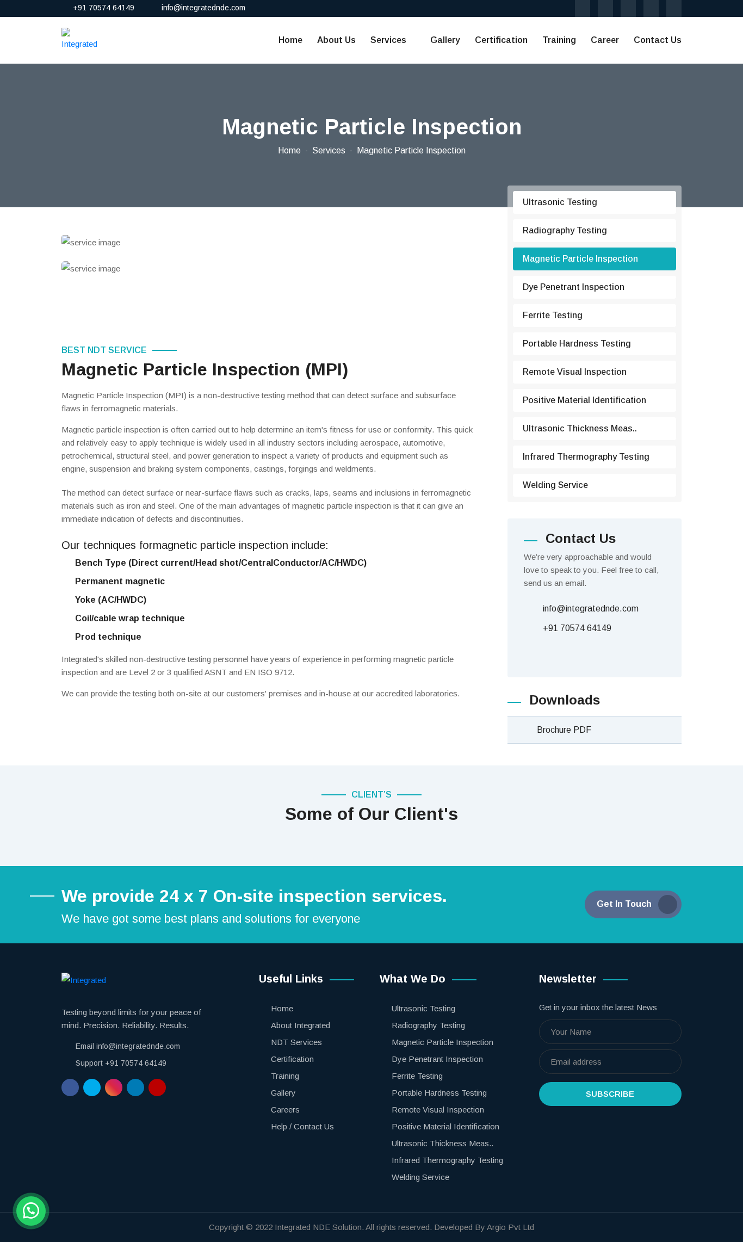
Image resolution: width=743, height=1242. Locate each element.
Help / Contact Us (302, 1126)
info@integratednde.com (203, 7)
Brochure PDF (564, 729)
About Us (336, 40)
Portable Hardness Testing (577, 343)
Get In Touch (624, 904)
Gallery (445, 40)
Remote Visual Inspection (575, 371)
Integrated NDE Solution (318, 1227)
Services (388, 40)
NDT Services (296, 1042)
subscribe (610, 1093)
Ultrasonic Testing (560, 202)
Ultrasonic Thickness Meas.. (580, 428)
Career (605, 40)
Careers (285, 1109)
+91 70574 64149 (103, 7)
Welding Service (555, 485)
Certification (501, 40)
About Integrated (300, 1025)
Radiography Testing (565, 230)
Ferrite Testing (553, 315)
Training (559, 40)
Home (290, 40)
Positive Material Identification (584, 400)
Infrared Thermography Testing (586, 456)
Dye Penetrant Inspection (573, 287)
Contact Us (658, 40)
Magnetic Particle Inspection (580, 258)
